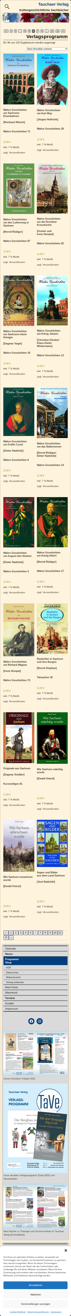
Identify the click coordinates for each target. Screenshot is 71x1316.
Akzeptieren (35, 1285)
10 (55, 932)
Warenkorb (11, 992)
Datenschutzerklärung (38, 1311)
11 (52, 31)
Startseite (10, 948)
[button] (66, 1250)
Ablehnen (35, 1294)
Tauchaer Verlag (53, 4)
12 (57, 31)
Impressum (55, 1311)
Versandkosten (17, 152)
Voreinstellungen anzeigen (35, 1303)
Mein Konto (11, 987)
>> (63, 31)
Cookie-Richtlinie (18, 1311)
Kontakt (9, 1003)
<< (6, 31)
